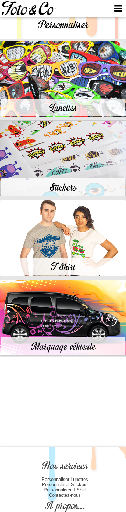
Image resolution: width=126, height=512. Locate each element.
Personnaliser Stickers (65, 484)
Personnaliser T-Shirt (65, 489)
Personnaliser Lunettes (65, 479)
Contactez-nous (65, 495)
